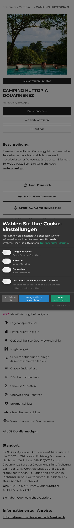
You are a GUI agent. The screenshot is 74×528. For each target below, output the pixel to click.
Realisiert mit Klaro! (60, 306)
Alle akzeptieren (60, 298)
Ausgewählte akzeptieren (34, 298)
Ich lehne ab (10, 298)
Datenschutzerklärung (54, 242)
